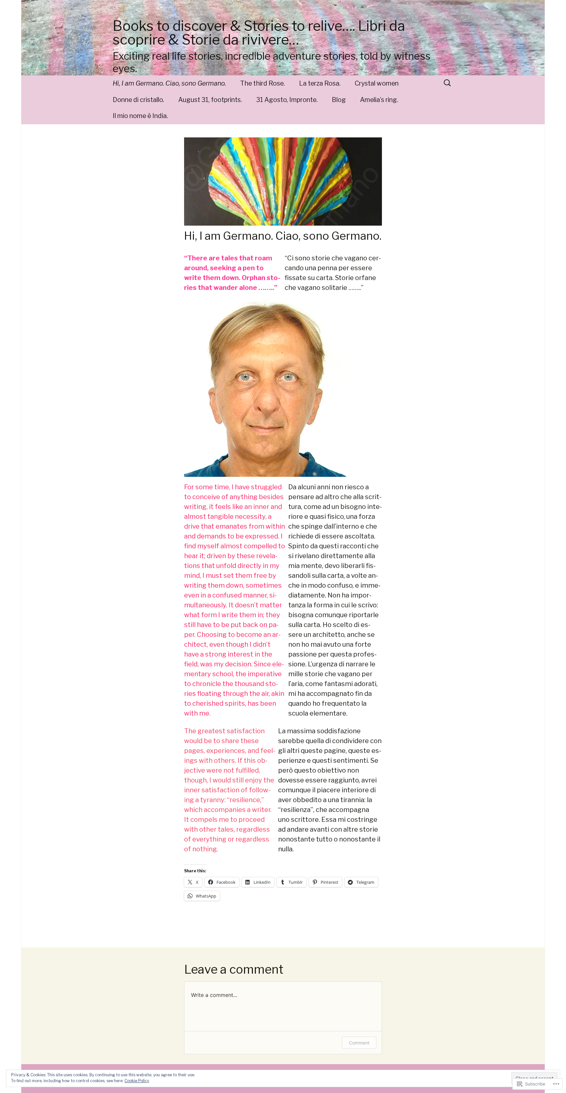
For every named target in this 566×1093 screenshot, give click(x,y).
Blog (339, 100)
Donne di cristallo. (138, 100)
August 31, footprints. (210, 100)
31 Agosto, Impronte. (287, 100)
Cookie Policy (136, 1080)
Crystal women (377, 83)
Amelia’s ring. (379, 100)
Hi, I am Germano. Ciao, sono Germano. (169, 83)
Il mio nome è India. (140, 116)
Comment (359, 1042)
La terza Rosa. (320, 83)
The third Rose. (262, 83)
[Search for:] (447, 83)
